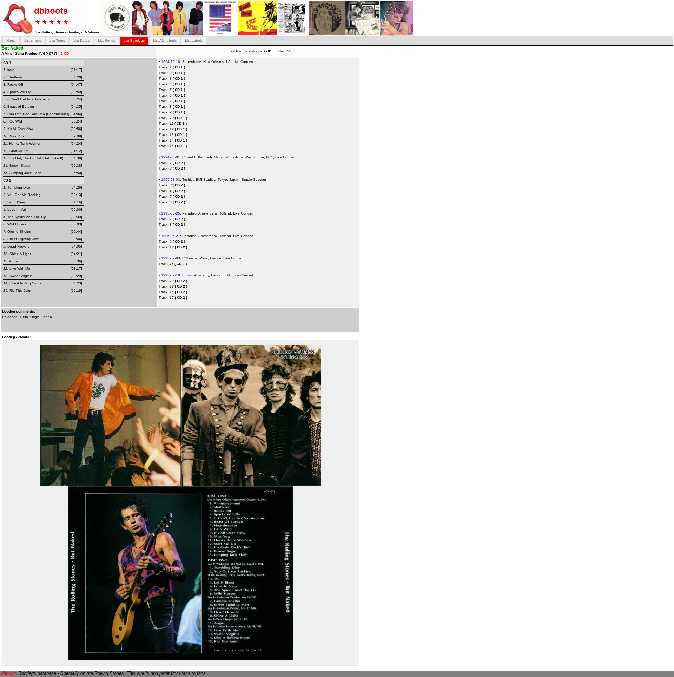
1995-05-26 (170, 213)
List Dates (81, 40)
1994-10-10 (170, 62)
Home (11, 40)
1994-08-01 (170, 157)
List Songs (106, 40)
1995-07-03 (170, 258)
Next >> (281, 51)
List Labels (194, 40)
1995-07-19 (170, 275)
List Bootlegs (134, 40)
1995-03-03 (170, 180)
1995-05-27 (170, 236)
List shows (32, 40)
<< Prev (237, 51)
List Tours (57, 40)
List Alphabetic (165, 40)
